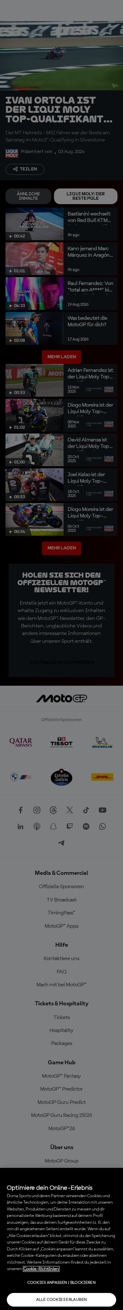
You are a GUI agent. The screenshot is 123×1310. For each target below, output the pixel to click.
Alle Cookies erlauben (61, 1300)
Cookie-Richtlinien (41, 1269)
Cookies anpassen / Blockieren (61, 1283)
